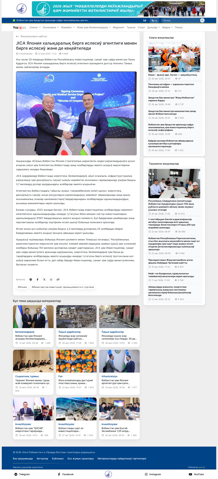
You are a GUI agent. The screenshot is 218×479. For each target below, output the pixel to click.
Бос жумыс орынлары (81, 458)
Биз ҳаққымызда (23, 458)
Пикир (178, 27)
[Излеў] (202, 20)
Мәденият (118, 27)
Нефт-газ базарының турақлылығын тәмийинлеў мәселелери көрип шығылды (171, 275)
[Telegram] (30, 279)
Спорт (141, 27)
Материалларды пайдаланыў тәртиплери (122, 458)
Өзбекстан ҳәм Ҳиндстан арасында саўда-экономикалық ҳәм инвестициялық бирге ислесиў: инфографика (171, 127)
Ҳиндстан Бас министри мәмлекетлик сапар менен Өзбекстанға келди (172, 112)
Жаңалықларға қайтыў (33, 36)
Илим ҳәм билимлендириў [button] (93, 27)
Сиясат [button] (34, 27)
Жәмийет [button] (67, 27)
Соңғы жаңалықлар (161, 37)
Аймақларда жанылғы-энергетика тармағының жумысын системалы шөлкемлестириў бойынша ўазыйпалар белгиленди (169, 291)
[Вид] (144, 20)
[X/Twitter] (44, 279)
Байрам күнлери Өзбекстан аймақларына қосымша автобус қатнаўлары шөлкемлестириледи (170, 143)
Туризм (131, 27)
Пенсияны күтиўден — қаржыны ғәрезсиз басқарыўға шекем (171, 85)
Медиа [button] (166, 27)
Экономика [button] (50, 27)
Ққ (156, 20)
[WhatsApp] (50, 279)
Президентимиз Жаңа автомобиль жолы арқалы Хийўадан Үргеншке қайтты (170, 261)
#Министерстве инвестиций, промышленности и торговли (63, 287)
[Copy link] (57, 279)
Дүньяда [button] (152, 27)
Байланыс (58, 458)
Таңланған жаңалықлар (164, 163)
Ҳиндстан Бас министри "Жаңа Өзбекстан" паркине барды (171, 99)
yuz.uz (202, 467)
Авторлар (42, 458)
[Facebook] (37, 279)
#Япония (22, 287)
